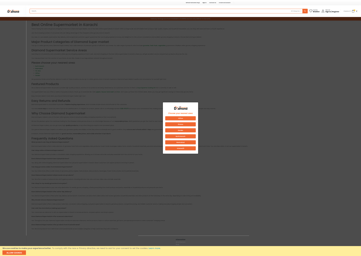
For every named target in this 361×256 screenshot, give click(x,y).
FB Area (180, 124)
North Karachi (180, 136)
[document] (180, 251)
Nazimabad (180, 142)
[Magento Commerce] (13, 11)
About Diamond (180, 242)
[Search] (305, 11)
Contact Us (212, 2)
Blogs (177, 244)
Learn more (154, 248)
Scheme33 (180, 148)
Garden (180, 130)
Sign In (204, 2)
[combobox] (169, 11)
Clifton (180, 118)
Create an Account (225, 2)
